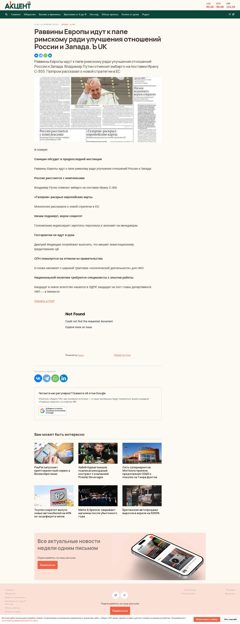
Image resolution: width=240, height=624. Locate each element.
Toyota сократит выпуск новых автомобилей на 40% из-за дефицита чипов (52, 513)
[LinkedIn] (50, 55)
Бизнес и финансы (50, 14)
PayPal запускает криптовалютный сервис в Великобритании (52, 471)
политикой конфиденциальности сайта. (20, 621)
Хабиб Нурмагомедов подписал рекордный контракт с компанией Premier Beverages (93, 472)
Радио (145, 14)
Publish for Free (122, 355)
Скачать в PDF (44, 301)
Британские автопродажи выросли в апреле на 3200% (141, 511)
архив (64, 24)
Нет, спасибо (230, 619)
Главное (16, 14)
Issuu (81, 355)
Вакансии (230, 593)
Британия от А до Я (75, 14)
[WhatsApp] (45, 55)
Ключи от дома (130, 14)
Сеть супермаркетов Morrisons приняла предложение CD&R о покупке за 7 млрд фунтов (139, 472)
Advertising (190, 590)
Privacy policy (189, 593)
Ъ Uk (72, 24)
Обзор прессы (110, 14)
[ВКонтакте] (36, 55)
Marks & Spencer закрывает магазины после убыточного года (97, 513)
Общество (30, 14)
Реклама (230, 590)
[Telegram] (41, 55)
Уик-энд (94, 14)
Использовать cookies (207, 619)
